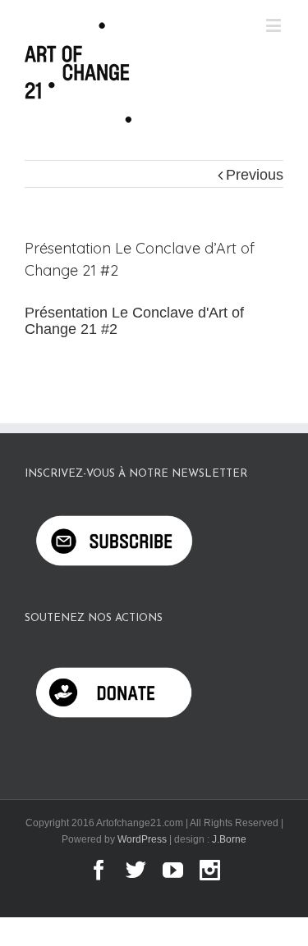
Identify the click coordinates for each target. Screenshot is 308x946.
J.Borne (229, 839)
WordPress (142, 839)
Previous (254, 175)
